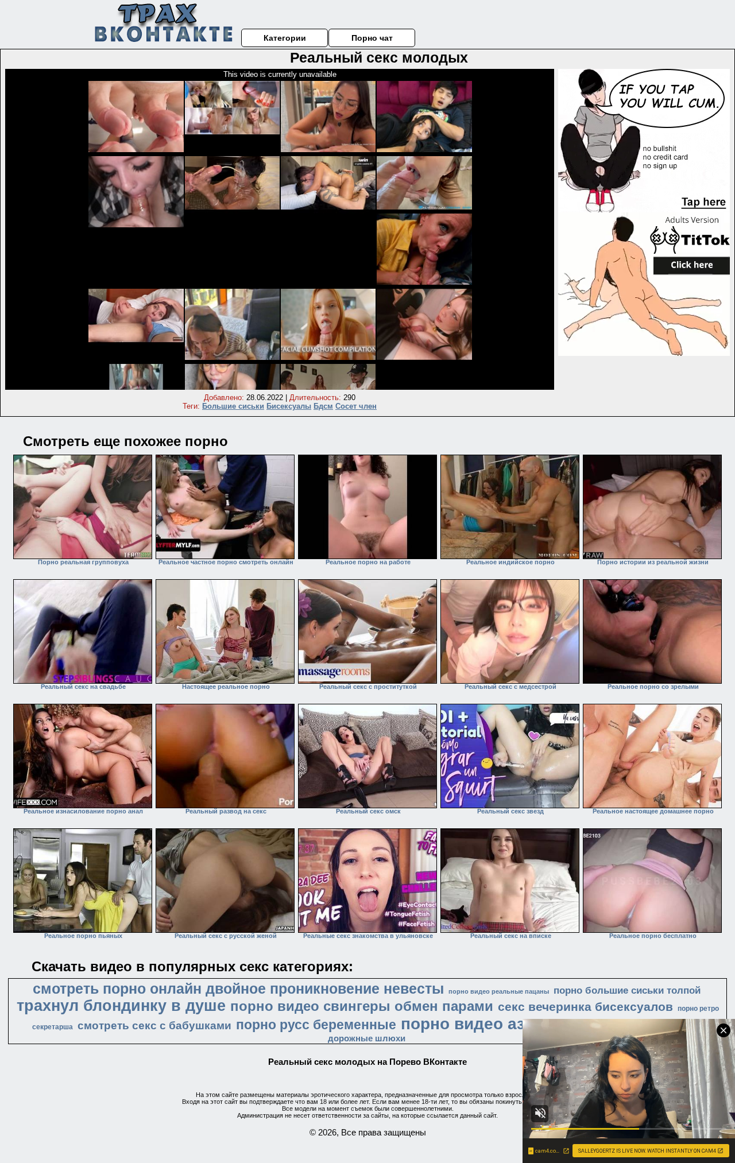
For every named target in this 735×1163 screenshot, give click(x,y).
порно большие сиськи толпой (627, 990)
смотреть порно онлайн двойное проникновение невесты (238, 988)
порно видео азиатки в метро (519, 1024)
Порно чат (372, 37)
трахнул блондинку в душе (121, 1005)
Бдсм (323, 406)
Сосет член (356, 406)
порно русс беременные (316, 1024)
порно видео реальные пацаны (498, 991)
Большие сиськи (233, 406)
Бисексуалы (288, 406)
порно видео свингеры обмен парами (361, 1006)
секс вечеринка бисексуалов (585, 1007)
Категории (285, 37)
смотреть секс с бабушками (154, 1025)
